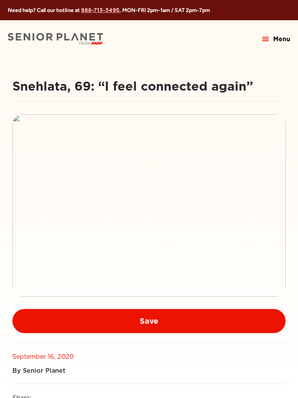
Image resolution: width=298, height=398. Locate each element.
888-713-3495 (100, 10)
